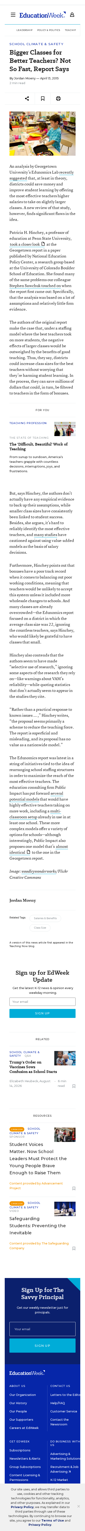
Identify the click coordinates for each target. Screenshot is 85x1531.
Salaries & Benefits (45, 918)
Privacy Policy (22, 1507)
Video (14, 1211)
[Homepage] (43, 14)
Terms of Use (52, 1520)
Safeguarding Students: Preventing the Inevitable (37, 1225)
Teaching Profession (28, 423)
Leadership (25, 30)
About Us (17, 1386)
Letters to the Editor (66, 1395)
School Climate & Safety (36, 44)
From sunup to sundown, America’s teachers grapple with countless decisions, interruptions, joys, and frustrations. (36, 464)
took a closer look (25, 244)
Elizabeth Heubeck (23, 1081)
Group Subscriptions (25, 1467)
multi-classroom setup (35, 813)
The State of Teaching (29, 437)
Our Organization (22, 1395)
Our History (18, 1403)
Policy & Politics (48, 30)
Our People (18, 1411)
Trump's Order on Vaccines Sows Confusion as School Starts (33, 1067)
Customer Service (63, 1411)
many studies (45, 534)
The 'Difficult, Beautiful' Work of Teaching (38, 446)
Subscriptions (19, 1450)
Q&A (28, 1055)
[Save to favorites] (42, 98)
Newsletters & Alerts (24, 1458)
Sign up (42, 1345)
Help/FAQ (57, 1403)
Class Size (40, 927)
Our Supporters (21, 1419)
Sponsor (17, 1136)
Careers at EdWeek (23, 1428)
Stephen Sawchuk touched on (35, 285)
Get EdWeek (19, 1441)
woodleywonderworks (38, 871)
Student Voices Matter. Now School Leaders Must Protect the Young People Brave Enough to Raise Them (38, 1158)
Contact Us (60, 1386)
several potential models (36, 796)
